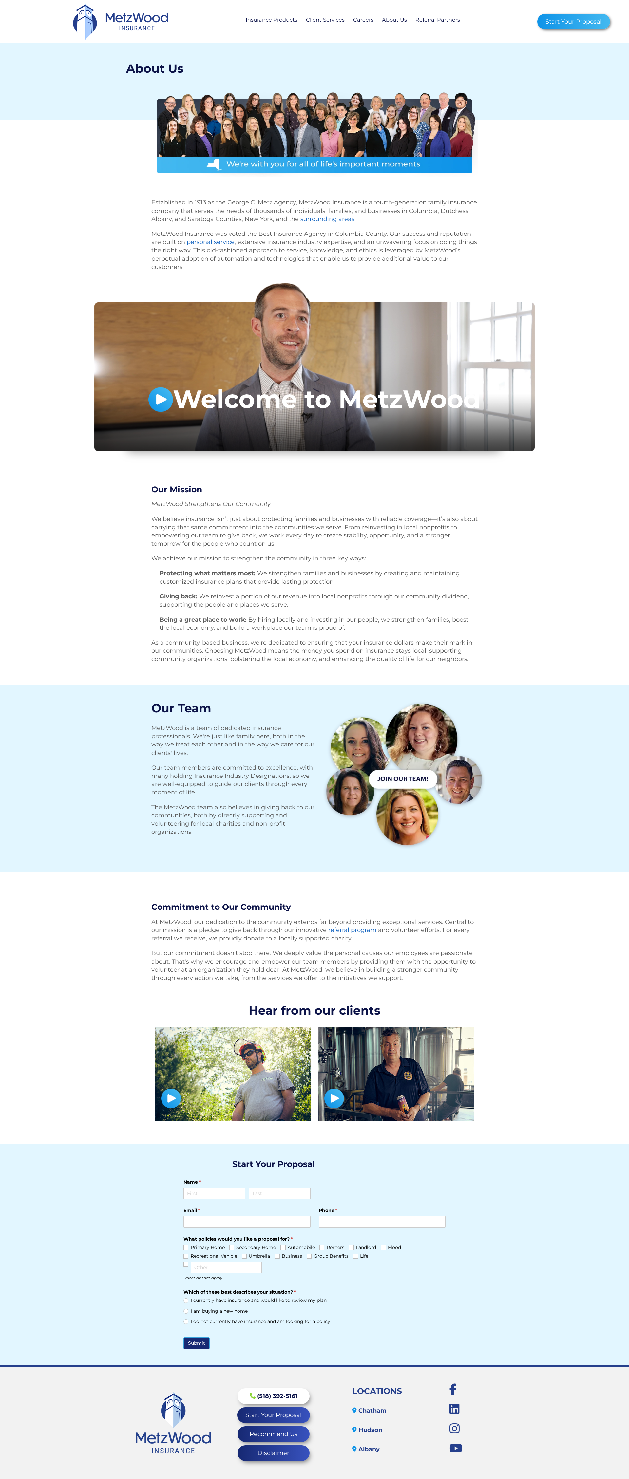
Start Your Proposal (573, 21)
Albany (368, 1449)
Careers (363, 20)
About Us (394, 20)
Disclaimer (273, 1453)
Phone (339, 1210)
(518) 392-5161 (276, 1396)
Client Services (325, 20)
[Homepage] (120, 21)
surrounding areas (327, 219)
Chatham (372, 1410)
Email (202, 1210)
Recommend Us (273, 1434)
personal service (211, 242)
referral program (352, 930)
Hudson (369, 1429)
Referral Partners (437, 20)
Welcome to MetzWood (327, 399)
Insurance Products (271, 20)
